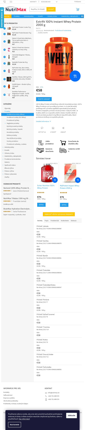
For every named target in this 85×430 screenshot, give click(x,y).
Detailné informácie (42, 121)
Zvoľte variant (44, 99)
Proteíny (7, 111)
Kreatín (7, 150)
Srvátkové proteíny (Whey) (15, 114)
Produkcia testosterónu (12, 159)
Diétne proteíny (12, 135)
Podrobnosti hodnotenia (63, 31)
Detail (41, 205)
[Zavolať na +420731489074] (6, 2)
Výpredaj (7, 108)
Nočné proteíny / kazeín (14, 129)
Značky (7, 177)
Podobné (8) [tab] (55, 221)
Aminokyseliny (9, 147)
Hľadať (51, 9)
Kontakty (33, 2)
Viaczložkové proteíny (14, 138)
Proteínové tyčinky (13, 120)
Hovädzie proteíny (13, 132)
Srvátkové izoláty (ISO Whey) (16, 117)
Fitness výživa (9, 171)
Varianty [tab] (39, 221)
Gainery (7, 162)
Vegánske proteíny (13, 123)
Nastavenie (14, 424)
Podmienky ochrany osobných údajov (15, 404)
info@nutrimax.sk (53, 393)
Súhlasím (71, 415)
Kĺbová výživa (9, 168)
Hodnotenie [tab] (65, 221)
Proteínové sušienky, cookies (16, 144)
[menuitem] (6, 16)
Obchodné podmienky (10, 401)
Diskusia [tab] (73, 221)
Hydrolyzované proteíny (15, 126)
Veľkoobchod (45, 2)
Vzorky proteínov (12, 141)
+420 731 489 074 (53, 396)
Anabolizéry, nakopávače (13, 156)
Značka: (43, 33)
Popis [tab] (46, 221)
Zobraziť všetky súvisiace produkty (59, 214)
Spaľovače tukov (10, 165)
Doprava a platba (9, 398)
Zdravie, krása (9, 153)
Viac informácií (24, 419)
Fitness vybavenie (11, 174)
